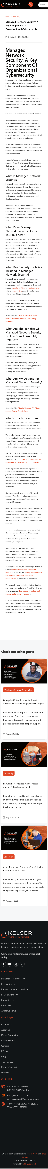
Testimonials (7, 1061)
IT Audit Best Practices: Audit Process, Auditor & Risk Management (20, 785)
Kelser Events (8, 1040)
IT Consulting (7, 994)
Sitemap (5, 1072)
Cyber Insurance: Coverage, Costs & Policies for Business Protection (23, 869)
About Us (5, 1029)
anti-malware (34, 288)
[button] (13, 978)
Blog (3, 1056)
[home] (13, 5)
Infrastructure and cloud (13, 989)
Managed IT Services (11, 978)
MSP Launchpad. (29, 1164)
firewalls (14, 288)
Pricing (4, 1051)
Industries (6, 1000)
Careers (5, 1045)
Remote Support (9, 1067)
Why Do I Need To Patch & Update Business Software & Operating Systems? (22, 319)
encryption (17, 291)
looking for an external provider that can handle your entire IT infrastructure (24, 575)
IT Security (6, 984)
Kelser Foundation (10, 1035)
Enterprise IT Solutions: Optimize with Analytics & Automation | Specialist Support (23, 702)
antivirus (22, 288)
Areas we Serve (8, 1010)
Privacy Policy (31, 1153)
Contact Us (6, 1024)
